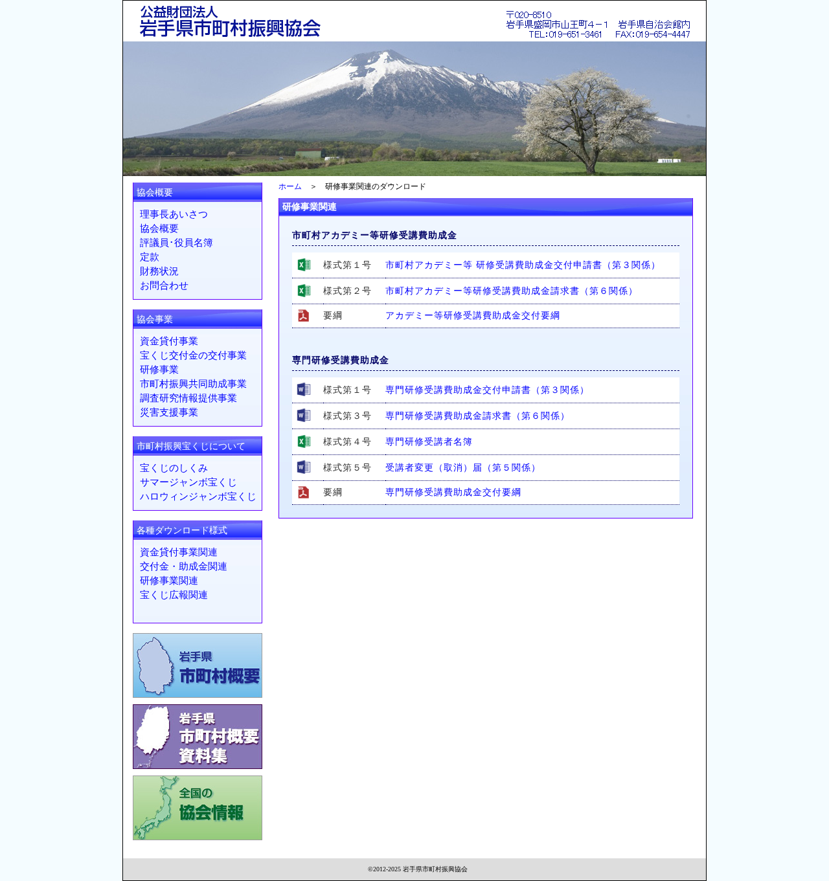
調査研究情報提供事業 (188, 398)
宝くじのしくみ (174, 468)
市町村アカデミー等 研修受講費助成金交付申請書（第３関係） (523, 265)
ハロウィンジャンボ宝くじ (198, 496)
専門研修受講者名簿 (429, 442)
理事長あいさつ (174, 214)
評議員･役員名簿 (176, 243)
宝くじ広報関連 (174, 595)
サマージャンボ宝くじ (188, 482)
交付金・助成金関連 (183, 566)
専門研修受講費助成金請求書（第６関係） (477, 416)
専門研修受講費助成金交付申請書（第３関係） (487, 390)
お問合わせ (164, 285)
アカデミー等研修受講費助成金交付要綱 (472, 315)
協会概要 (159, 228)
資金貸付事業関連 (179, 552)
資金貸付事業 (169, 341)
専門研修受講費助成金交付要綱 (453, 492)
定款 (149, 257)
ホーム (290, 186)
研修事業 (159, 369)
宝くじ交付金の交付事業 (193, 355)
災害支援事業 (169, 412)
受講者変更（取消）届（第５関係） (463, 468)
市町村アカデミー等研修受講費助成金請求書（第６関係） (511, 291)
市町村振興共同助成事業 (193, 384)
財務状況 (159, 271)
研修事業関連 (169, 580)
